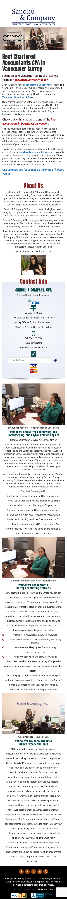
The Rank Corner (46, 889)
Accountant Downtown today (30, 79)
